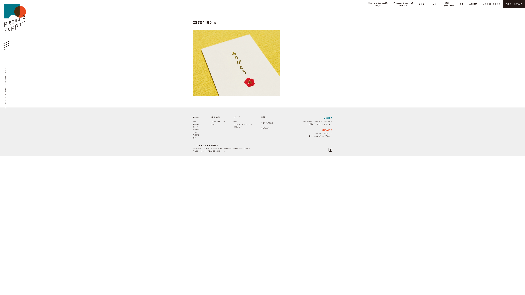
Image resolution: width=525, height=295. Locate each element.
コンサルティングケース (243, 124)
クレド (195, 127)
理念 (194, 121)
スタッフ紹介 (267, 123)
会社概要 (196, 135)
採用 (263, 117)
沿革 (194, 138)
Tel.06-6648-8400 (491, 4)
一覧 (235, 121)
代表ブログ (238, 127)
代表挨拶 (196, 129)
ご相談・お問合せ (513, 4)
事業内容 (196, 124)
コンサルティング (218, 121)
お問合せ (265, 128)
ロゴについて (198, 132)
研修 (213, 124)
